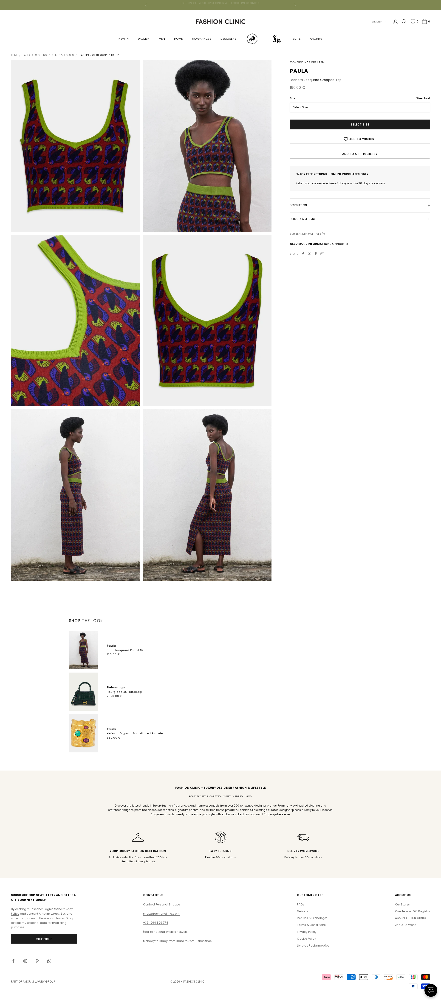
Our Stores (402, 904)
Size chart (423, 98)
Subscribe (44, 939)
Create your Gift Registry (412, 911)
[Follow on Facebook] (13, 961)
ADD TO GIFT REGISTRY (360, 154)
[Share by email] (322, 254)
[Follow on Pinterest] (37, 961)
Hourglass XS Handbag (124, 692)
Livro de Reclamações (313, 945)
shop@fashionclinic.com (161, 914)
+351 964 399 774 (155, 923)
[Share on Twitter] (309, 254)
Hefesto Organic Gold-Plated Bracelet (135, 733)
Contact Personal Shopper (162, 904)
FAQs (300, 904)
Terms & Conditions (311, 925)
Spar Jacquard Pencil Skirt (127, 650)
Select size (360, 124)
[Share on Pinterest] (316, 254)
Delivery (302, 911)
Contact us (340, 244)
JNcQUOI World (406, 925)
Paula (111, 646)
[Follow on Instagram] (25, 961)
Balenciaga (116, 687)
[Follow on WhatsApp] (49, 961)
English (377, 21)
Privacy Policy (307, 932)
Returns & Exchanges (312, 918)
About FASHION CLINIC (410, 918)
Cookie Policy (306, 939)
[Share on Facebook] (303, 254)
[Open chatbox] (430, 990)
